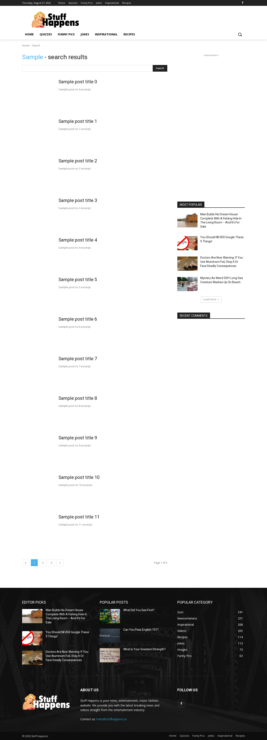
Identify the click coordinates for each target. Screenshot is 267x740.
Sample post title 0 (77, 81)
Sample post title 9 (77, 437)
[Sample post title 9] (37, 451)
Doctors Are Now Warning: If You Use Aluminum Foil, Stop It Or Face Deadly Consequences (221, 261)
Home (25, 45)
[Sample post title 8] (37, 412)
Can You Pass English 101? (141, 629)
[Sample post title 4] (37, 253)
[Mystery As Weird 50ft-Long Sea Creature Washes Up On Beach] (187, 284)
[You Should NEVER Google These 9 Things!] (187, 243)
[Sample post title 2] (37, 174)
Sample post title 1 (77, 121)
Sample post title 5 (77, 279)
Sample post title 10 (78, 477)
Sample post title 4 (77, 240)
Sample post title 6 (77, 319)
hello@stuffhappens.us (111, 719)
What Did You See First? (138, 610)
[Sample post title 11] (37, 530)
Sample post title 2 (77, 160)
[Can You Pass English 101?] (110, 636)
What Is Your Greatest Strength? (144, 649)
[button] (240, 34)
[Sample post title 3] (37, 214)
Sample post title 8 (77, 398)
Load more (209, 299)
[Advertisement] (211, 119)
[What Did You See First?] (110, 616)
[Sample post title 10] (37, 491)
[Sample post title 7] (37, 372)
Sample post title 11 (78, 516)
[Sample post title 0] (37, 95)
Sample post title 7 (77, 358)
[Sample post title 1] (37, 135)
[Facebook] (242, 3)
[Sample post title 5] (37, 293)
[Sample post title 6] (37, 333)
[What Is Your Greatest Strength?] (110, 655)
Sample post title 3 (77, 200)
